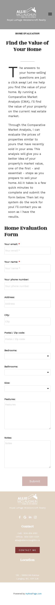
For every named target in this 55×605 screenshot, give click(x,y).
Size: (7, 382)
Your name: (11, 261)
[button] (19, 517)
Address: (9, 297)
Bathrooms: (11, 366)
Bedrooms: (10, 350)
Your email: (11, 244)
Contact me (27, 550)
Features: (9, 399)
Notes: (8, 437)
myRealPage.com (34, 594)
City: (6, 315)
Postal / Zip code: (14, 332)
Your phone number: (16, 279)
